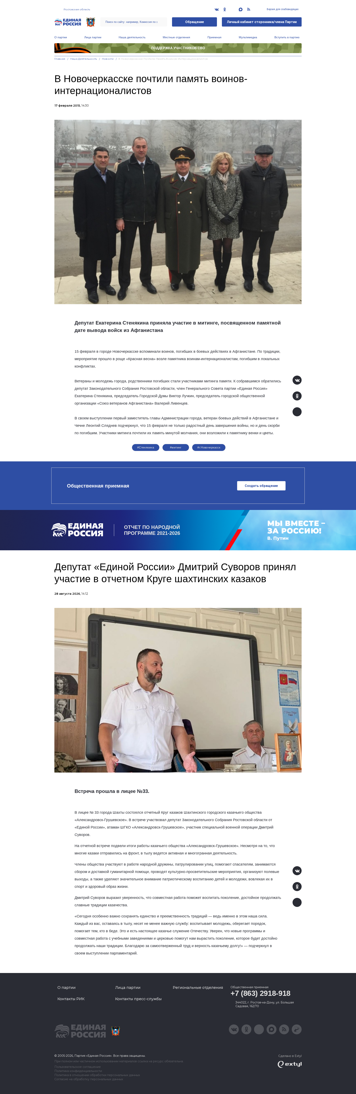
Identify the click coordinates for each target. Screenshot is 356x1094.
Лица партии (92, 37)
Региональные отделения (198, 987)
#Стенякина (145, 447)
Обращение (194, 22)
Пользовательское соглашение (77, 1067)
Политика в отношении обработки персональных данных (97, 1075)
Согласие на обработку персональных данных (88, 1079)
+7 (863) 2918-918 (260, 993)
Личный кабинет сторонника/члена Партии (262, 22)
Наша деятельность (132, 37)
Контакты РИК (70, 999)
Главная (59, 58)
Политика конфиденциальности (78, 1071)
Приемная (214, 37)
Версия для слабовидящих (282, 9)
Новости (108, 58)
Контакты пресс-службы (138, 999)
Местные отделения (176, 37)
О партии (60, 37)
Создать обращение (261, 486)
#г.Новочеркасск (208, 447)
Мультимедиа (248, 37)
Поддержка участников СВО (178, 48)
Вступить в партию (287, 37)
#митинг (176, 447)
